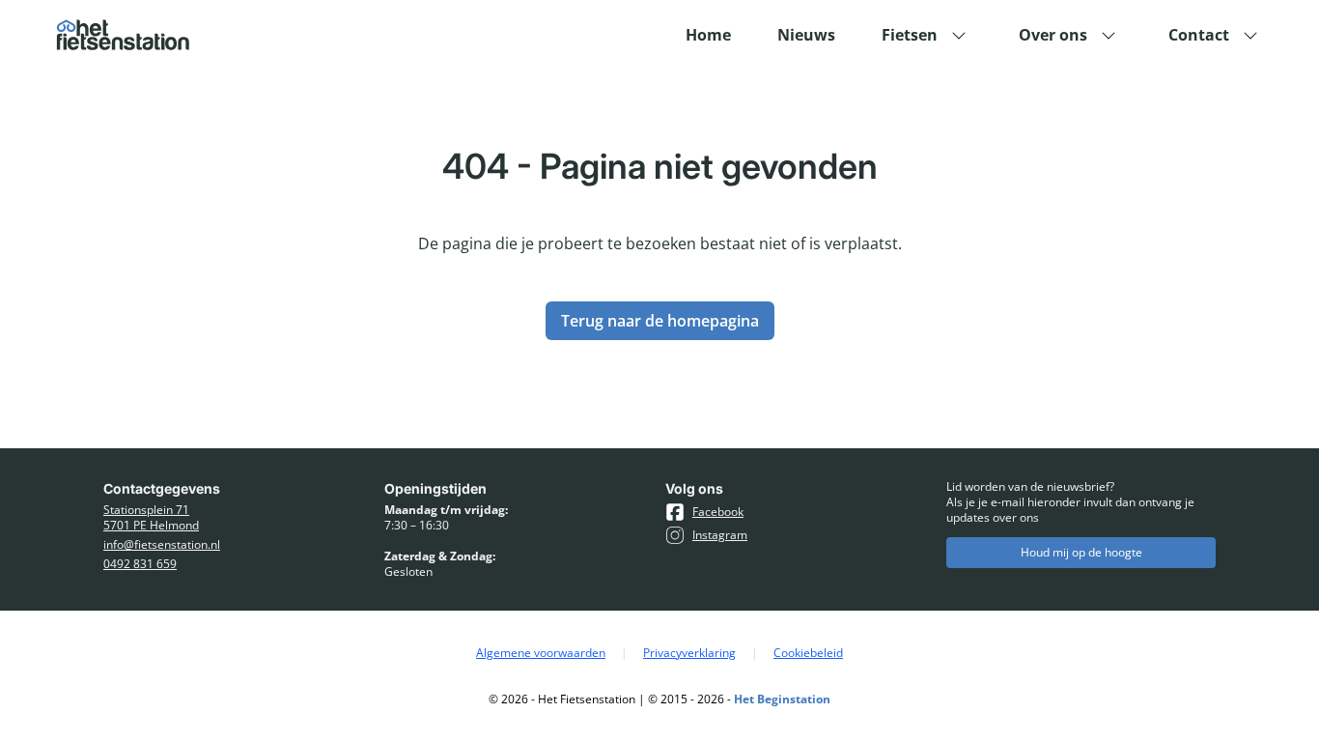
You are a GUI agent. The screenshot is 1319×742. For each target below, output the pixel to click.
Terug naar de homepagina (660, 320)
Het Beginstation (782, 699)
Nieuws (806, 34)
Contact (1198, 34)
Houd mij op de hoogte (1081, 552)
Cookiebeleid (808, 653)
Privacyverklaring (689, 653)
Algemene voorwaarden (540, 653)
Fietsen (910, 34)
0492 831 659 (140, 564)
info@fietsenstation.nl (161, 545)
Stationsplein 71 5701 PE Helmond (151, 517)
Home (708, 34)
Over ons (1053, 34)
